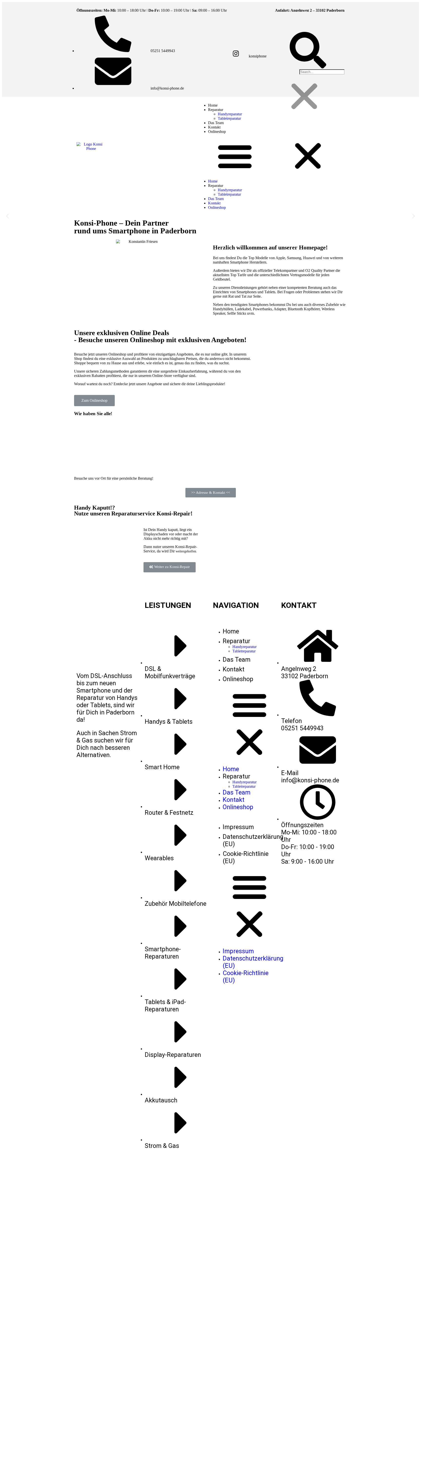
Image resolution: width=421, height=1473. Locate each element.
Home (213, 181)
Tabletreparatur (229, 118)
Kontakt (214, 203)
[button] (271, 156)
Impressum (238, 827)
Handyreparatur (230, 114)
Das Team (216, 199)
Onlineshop (217, 131)
